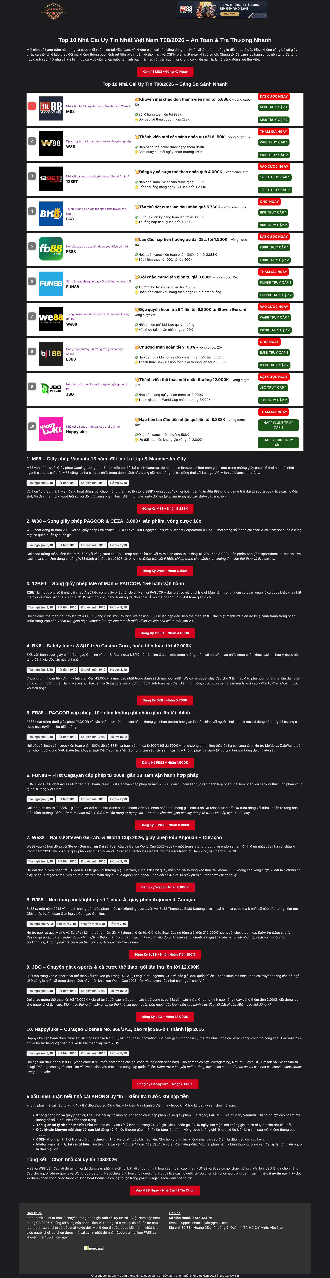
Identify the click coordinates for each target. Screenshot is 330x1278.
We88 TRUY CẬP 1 (274, 317)
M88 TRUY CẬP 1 (273, 107)
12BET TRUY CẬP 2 (275, 190)
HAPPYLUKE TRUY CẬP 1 (278, 425)
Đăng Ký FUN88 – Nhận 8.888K (165, 825)
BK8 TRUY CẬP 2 (273, 225)
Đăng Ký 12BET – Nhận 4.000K (165, 633)
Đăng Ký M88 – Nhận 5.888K (165, 508)
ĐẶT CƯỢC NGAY (274, 96)
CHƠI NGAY (269, 202)
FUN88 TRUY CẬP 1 (275, 282)
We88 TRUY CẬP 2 (275, 330)
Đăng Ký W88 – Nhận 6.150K (165, 571)
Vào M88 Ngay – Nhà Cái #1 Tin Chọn (165, 1190)
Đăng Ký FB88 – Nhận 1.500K (165, 762)
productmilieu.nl (105, 1275)
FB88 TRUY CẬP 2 (274, 260)
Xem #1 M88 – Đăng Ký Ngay (165, 72)
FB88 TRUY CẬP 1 (274, 247)
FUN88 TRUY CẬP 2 (276, 295)
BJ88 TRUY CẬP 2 (274, 365)
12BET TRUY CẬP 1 (275, 177)
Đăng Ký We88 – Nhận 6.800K (165, 887)
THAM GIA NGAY (273, 131)
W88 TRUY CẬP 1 (274, 142)
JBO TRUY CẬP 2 (273, 400)
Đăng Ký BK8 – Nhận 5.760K (165, 700)
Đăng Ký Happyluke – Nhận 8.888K (165, 1084)
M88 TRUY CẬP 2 (274, 120)
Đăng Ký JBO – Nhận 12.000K (165, 1017)
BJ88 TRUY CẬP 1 (274, 352)
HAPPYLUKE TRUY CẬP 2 (278, 442)
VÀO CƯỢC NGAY (274, 166)
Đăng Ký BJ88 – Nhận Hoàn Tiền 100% (165, 954)
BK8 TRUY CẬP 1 (273, 212)
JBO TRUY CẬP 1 (273, 387)
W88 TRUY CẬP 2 (274, 155)
